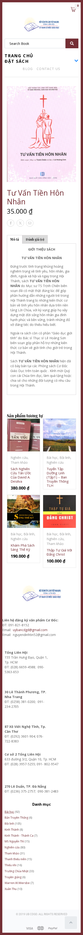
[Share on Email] (29, 223)
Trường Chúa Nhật (16, 871)
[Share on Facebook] (10, 223)
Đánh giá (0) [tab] (35, 239)
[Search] (71, 43)
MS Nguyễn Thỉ (14, 841)
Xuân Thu (11, 889)
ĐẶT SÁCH (17, 61)
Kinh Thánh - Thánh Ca (19, 836)
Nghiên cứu (12, 847)
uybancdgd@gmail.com (30, 630)
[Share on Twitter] (20, 223)
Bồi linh (9, 824)
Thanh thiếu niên (15, 859)
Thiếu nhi (10, 865)
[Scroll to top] (71, 922)
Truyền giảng (13, 877)
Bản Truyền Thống (16, 818)
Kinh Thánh (12, 830)
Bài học (9, 812)
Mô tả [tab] (14, 239)
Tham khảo (12, 853)
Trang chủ (19, 55)
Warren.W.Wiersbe (17, 883)
